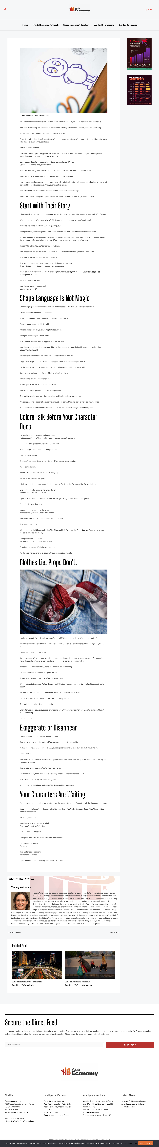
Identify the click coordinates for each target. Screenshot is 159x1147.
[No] (156, 1143)
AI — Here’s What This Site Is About (20, 1121)
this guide (72, 272)
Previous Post (14, 932)
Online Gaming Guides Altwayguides (91, 530)
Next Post (115, 932)
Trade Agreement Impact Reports (57, 1115)
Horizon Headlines (51, 1112)
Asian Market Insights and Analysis (57, 1107)
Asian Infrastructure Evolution (27, 982)
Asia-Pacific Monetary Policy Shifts (57, 1104)
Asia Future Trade (128, 1107)
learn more (70, 785)
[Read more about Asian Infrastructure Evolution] (37, 964)
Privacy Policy (18, 1118)
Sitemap (8, 1118)
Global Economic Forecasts (54, 1101)
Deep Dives (25, 115)
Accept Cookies (145, 1143)
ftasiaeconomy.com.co (14, 1101)
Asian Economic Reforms (77, 982)
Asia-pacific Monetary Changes (133, 1101)
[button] (5, 10)
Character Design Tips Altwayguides (79, 407)
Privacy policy (132, 1143)
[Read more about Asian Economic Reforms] (90, 964)
